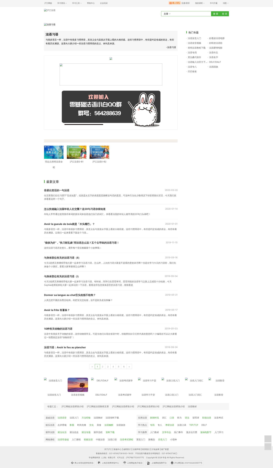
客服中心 (117, 449)
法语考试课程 (126, 439)
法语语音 (62, 417)
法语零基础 (63, 439)
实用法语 (142, 417)
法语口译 (181, 425)
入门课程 (76, 439)
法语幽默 (108, 425)
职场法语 (206, 417)
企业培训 (104, 3)
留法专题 (86, 432)
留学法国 (50, 432)
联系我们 (146, 449)
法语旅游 (120, 425)
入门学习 (219, 432)
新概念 (151, 439)
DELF (204, 425)
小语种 (173, 439)
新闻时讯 (154, 417)
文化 (91, 425)
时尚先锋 (81, 425)
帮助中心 (91, 3)
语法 (187, 417)
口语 (172, 417)
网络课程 (50, 439)
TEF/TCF (193, 425)
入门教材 (154, 432)
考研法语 (169, 425)
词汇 (164, 417)
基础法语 (50, 417)
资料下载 (110, 432)
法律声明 (136, 449)
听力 (179, 417)
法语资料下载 (112, 417)
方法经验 (86, 417)
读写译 (195, 417)
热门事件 (178, 432)
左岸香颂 (62, 425)
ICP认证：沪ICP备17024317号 (130, 457)
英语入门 (140, 439)
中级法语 (100, 439)
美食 (99, 425)
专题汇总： (52, 406)
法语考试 (218, 417)
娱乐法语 (50, 425)
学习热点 (142, 425)
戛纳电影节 (205, 432)
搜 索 (215, 13)
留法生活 (62, 432)
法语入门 (74, 417)
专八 (160, 425)
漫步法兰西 (191, 432)
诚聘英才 (127, 449)
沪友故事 (155, 449)
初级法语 (88, 439)
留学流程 (98, 432)
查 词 (224, 13)
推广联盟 (165, 449)
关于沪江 (108, 449)
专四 (152, 425)
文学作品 (166, 432)
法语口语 (112, 439)
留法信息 (74, 432)
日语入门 (162, 439)
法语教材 (98, 417)
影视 (72, 425)
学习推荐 (142, 432)
